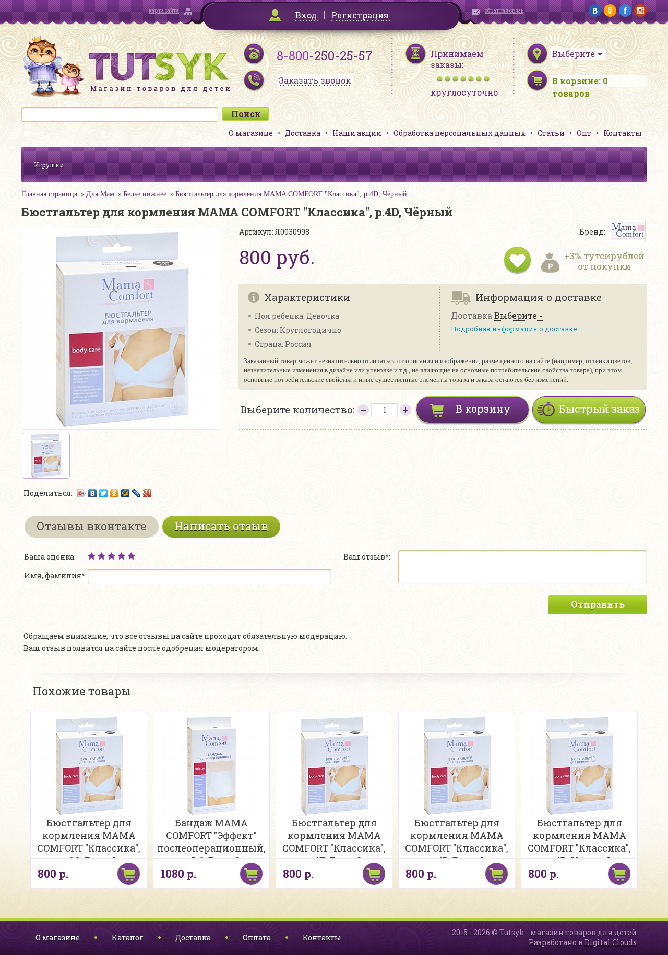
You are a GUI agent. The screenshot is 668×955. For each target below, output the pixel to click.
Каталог (128, 937)
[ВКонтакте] (92, 493)
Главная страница (49, 194)
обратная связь (504, 10)
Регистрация (360, 14)
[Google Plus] (147, 493)
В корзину (483, 408)
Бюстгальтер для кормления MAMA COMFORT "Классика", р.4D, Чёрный (291, 194)
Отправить (598, 604)
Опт (584, 133)
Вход (306, 14)
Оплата (257, 937)
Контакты (622, 133)
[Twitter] (103, 493)
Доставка (302, 133)
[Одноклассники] (114, 493)
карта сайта (164, 10)
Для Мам (100, 194)
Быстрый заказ (599, 408)
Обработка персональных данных (459, 133)
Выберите (515, 316)
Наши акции (356, 133)
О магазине (251, 133)
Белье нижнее (144, 194)
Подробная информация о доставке (514, 328)
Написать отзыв (221, 525)
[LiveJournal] (136, 493)
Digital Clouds (610, 942)
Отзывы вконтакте (92, 525)
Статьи (551, 133)
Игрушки (49, 164)
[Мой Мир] (125, 493)
